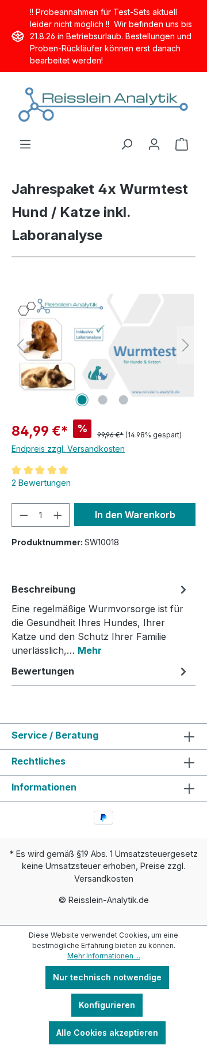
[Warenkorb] (181, 144)
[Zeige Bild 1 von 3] (82, 399)
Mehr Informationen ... (103, 955)
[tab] (101, 619)
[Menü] (25, 144)
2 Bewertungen (41, 483)
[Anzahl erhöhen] (58, 515)
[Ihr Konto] (154, 144)
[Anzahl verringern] (24, 515)
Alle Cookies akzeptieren (107, 1032)
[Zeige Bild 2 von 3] (103, 399)
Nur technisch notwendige (107, 977)
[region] (103, 345)
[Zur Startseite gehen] (103, 104)
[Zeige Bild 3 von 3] (123, 399)
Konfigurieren (107, 1005)
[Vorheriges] (20, 345)
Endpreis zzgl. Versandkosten (68, 449)
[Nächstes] (185, 345)
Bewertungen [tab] (43, 671)
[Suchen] (126, 144)
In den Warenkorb (135, 514)
